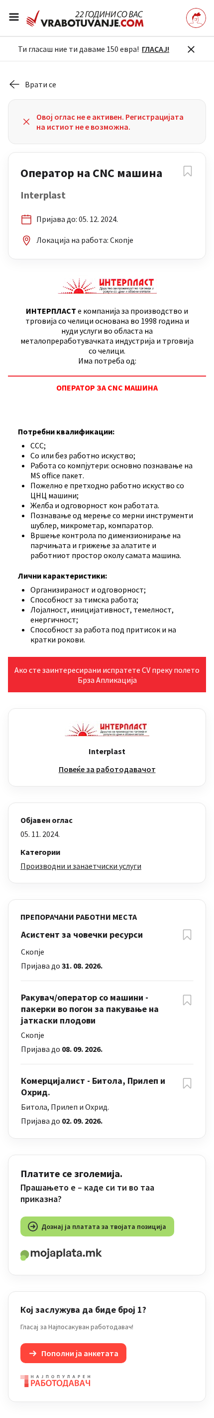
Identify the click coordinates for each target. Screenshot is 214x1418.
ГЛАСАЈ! (155, 49)
